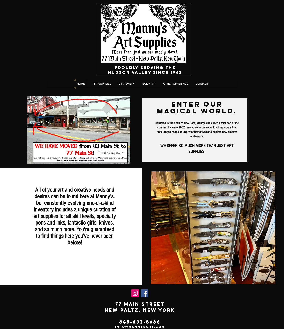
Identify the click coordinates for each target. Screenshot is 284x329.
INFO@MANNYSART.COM (140, 327)
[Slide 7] (224, 277)
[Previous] (156, 227)
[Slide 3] (206, 277)
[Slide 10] (233, 277)
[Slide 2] (192, 277)
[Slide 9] (197, 277)
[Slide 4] (211, 277)
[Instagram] (135, 293)
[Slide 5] (215, 277)
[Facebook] (144, 293)
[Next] (270, 227)
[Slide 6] (220, 277)
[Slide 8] (229, 277)
